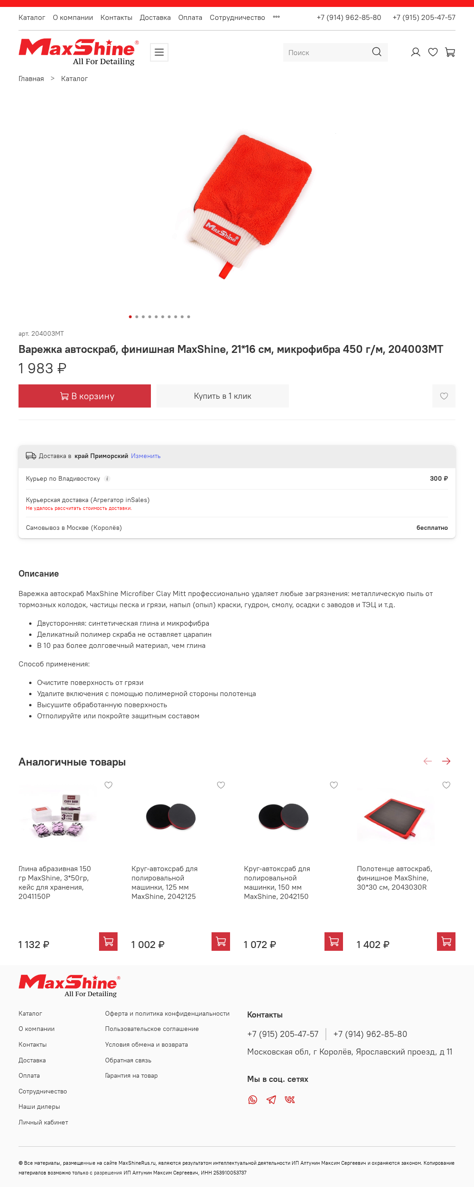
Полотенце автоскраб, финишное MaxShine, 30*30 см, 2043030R (394, 878)
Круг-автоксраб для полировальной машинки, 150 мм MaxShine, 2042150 (277, 882)
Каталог (32, 17)
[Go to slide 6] (163, 316)
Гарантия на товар (131, 1075)
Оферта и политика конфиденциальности (167, 1013)
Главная (31, 78)
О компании (73, 17)
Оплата (190, 17)
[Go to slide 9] (182, 316)
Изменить (146, 456)
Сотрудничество (237, 17)
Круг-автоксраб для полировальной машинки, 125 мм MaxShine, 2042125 (164, 882)
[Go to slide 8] (176, 316)
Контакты (116, 17)
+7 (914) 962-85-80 (349, 17)
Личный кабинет (43, 1122)
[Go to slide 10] (188, 316)
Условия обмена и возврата (146, 1044)
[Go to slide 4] (150, 316)
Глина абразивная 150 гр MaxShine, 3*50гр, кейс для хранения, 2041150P (55, 882)
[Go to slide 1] (130, 316)
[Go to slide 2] (137, 316)
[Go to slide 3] (143, 316)
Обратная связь (128, 1060)
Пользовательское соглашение (152, 1028)
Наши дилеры (39, 1106)
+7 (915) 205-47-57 (420, 17)
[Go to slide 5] (156, 316)
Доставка (155, 17)
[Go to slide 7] (169, 316)
